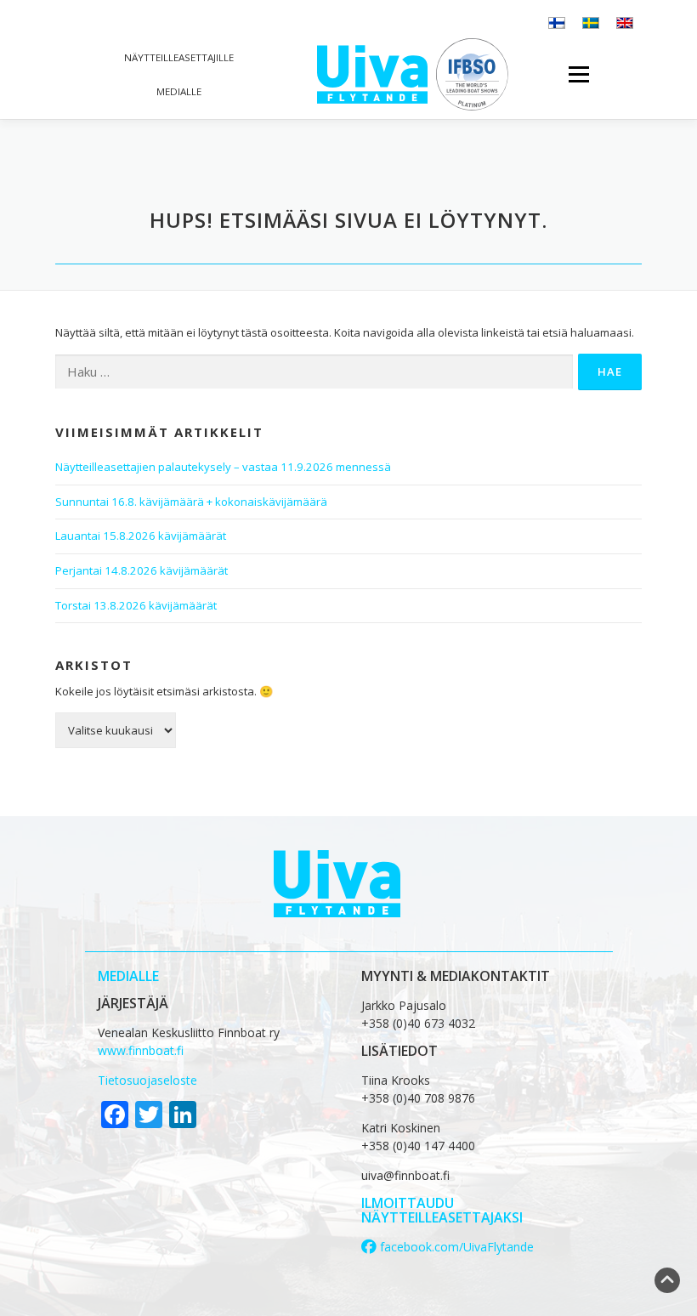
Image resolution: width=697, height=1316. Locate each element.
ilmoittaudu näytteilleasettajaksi (442, 1211)
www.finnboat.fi (141, 1050)
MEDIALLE (128, 976)
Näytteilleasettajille (179, 57)
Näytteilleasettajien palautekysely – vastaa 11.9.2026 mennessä (223, 466)
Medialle (178, 91)
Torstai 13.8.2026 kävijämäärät (136, 605)
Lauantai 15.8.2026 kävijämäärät (140, 535)
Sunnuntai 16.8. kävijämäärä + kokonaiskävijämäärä (191, 501)
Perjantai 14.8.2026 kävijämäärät (141, 570)
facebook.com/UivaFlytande (455, 1247)
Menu (578, 74)
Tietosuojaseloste (147, 1080)
